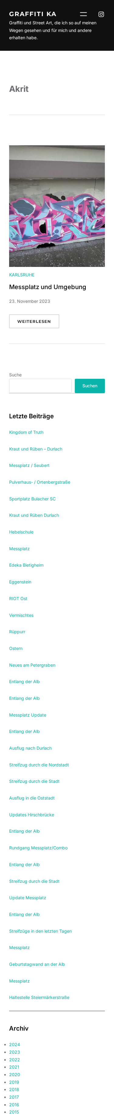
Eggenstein (20, 581)
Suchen (89, 385)
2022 (14, 1059)
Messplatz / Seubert (29, 465)
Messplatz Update (27, 714)
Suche (15, 374)
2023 (14, 1052)
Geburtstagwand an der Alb (37, 964)
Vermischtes (21, 615)
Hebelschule (21, 531)
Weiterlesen (38, 324)
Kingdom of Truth (26, 432)
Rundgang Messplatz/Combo (38, 847)
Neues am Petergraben (32, 665)
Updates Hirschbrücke (31, 814)
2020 (14, 1074)
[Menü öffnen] (83, 14)
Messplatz (19, 548)
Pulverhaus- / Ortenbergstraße (39, 482)
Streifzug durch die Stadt (34, 781)
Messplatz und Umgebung (47, 287)
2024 (14, 1044)
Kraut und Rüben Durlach (34, 515)
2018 (14, 1089)
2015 (14, 1111)
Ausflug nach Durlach (30, 748)
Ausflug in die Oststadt (32, 797)
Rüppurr (17, 631)
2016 (14, 1104)
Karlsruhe (21, 274)
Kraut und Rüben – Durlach (35, 448)
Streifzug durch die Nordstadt (39, 764)
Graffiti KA (33, 14)
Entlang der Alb (24, 681)
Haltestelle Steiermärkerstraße (39, 997)
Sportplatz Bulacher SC (32, 498)
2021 (14, 1066)
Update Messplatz (27, 897)
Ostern (15, 648)
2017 (14, 1097)
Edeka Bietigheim (26, 565)
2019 (14, 1082)
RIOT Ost (18, 598)
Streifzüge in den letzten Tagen (40, 931)
